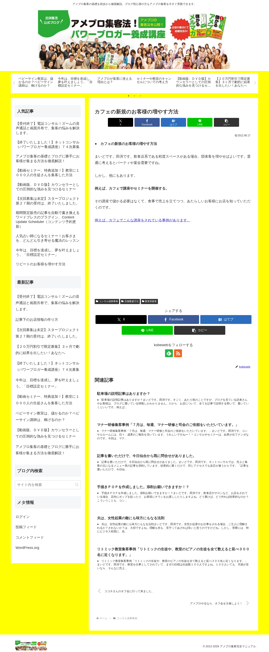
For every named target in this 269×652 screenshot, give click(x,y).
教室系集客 (151, 301)
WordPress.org (27, 548)
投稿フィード (26, 527)
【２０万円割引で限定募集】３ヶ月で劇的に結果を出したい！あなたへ (47, 350)
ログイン (23, 517)
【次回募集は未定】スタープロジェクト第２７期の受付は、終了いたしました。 (47, 333)
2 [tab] (134, 96)
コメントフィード (30, 537)
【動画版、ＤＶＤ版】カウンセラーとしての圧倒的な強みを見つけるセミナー (47, 433)
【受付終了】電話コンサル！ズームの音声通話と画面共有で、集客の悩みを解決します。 (47, 303)
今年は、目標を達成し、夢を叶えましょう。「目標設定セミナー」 (47, 383)
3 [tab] (140, 96)
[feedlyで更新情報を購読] (169, 353)
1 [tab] (129, 96)
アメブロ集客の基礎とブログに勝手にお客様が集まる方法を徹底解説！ (47, 450)
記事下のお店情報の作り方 (37, 320)
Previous (14, 83)
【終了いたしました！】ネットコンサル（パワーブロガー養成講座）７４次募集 (47, 366)
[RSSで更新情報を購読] (178, 353)
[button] (226, 122)
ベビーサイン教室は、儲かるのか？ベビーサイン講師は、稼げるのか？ (47, 416)
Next (255, 83)
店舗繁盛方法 (131, 301)
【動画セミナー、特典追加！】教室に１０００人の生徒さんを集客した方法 (47, 400)
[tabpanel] (36, 82)
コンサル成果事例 (108, 301)
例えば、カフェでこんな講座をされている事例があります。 (142, 220)
